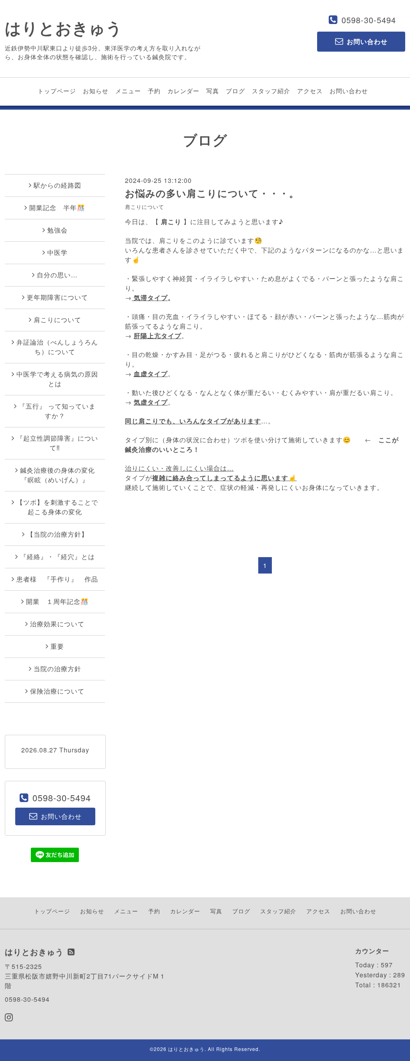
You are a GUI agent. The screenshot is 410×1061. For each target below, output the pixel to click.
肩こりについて (144, 207)
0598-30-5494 (369, 20)
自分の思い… (57, 274)
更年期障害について (57, 297)
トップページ (57, 90)
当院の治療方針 (57, 668)
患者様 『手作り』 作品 (57, 579)
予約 (154, 90)
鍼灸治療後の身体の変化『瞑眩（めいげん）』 (57, 474)
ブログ (235, 90)
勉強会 (57, 230)
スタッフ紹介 (271, 90)
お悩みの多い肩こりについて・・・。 (212, 193)
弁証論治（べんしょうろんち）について (57, 346)
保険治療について (57, 691)
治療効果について (57, 623)
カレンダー (183, 90)
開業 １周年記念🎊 (57, 601)
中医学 (57, 252)
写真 (212, 90)
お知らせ (96, 90)
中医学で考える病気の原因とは (57, 378)
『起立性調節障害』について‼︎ (57, 442)
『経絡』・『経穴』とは (57, 556)
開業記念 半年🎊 (57, 207)
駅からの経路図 (57, 185)
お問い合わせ (349, 90)
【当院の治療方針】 (57, 534)
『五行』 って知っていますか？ (57, 410)
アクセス (310, 90)
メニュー (128, 90)
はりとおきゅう (64, 27)
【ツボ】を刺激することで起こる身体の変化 (57, 506)
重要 (57, 646)
